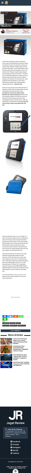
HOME (8, 466)
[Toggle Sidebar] (2, 3)
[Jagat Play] (6, 3)
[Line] (4, 319)
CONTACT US (21, 468)
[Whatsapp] (21, 316)
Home (2, 12)
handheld (12, 323)
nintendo (18, 323)
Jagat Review (15, 423)
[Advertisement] (15, 218)
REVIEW (19, 466)
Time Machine (13, 12)
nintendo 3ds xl (21, 325)
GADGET (24, 466)
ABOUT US (13, 466)
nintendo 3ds (13, 325)
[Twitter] (10, 316)
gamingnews (6, 323)
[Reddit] (15, 316)
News (6, 12)
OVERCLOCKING (13, 468)
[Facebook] (4, 316)
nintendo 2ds (6, 325)
